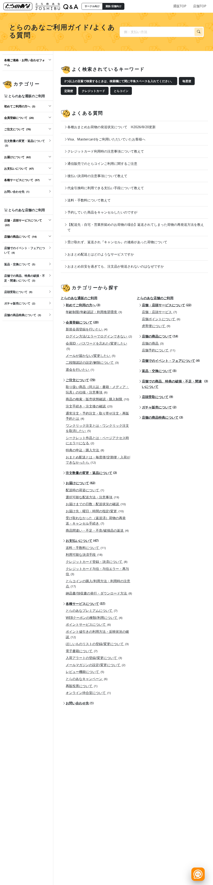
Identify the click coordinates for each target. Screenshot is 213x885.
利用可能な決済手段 (84, 554)
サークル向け (92, 6)
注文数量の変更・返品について (91, 472)
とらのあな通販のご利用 (79, 298)
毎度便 (186, 81)
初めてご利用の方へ (83, 305)
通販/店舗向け (113, 6)
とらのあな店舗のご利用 (155, 298)
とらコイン (121, 91)
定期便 (68, 91)
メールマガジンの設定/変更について (95, 665)
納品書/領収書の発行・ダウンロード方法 (99, 593)
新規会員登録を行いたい (86, 329)
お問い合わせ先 (80, 703)
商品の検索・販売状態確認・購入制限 (97, 399)
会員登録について (82, 322)
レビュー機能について (85, 671)
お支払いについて (82, 540)
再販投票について (81, 686)
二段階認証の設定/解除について (92, 362)
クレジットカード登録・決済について (96, 561)
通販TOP (179, 6)
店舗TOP (199, 6)
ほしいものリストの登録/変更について (97, 644)
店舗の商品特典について (162, 417)
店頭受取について (157, 397)
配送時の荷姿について (85, 490)
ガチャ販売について (159, 407)
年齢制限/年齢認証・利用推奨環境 (94, 312)
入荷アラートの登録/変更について (94, 657)
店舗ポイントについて (161, 319)
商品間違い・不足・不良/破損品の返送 (97, 530)
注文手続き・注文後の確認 (89, 406)
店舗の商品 (152, 343)
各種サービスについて (85, 603)
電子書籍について (81, 651)
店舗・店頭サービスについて (166, 305)
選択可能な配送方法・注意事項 (92, 497)
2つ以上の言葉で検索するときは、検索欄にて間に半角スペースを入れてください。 (119, 81)
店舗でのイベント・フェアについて (171, 360)
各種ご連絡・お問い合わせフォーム (24, 62)
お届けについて (80, 483)
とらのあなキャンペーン (86, 678)
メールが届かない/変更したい (90, 355)
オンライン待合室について (88, 692)
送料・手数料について (86, 547)
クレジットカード (93, 91)
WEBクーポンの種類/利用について (94, 617)
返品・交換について (159, 371)
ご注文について (80, 380)
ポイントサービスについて (88, 624)
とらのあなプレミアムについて (91, 610)
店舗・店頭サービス (159, 312)
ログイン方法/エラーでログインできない (99, 336)
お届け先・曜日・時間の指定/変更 (95, 511)
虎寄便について (156, 326)
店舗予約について (158, 350)
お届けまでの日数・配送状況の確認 (96, 504)
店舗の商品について (160, 336)
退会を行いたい (80, 369)
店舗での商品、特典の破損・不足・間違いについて (175, 384)
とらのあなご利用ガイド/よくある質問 (62, 30)
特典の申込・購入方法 (85, 450)
